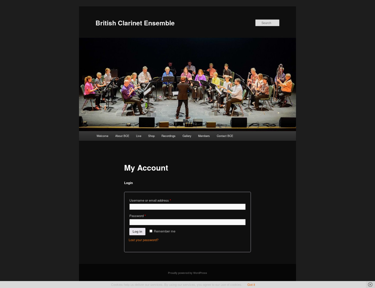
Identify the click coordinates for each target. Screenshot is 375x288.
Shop (151, 136)
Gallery (187, 136)
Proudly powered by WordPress (187, 273)
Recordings (168, 136)
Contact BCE (225, 136)
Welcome (102, 136)
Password (137, 215)
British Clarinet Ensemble (135, 22)
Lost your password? (143, 239)
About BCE (122, 136)
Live (138, 136)
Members (204, 136)
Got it (251, 284)
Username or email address (150, 200)
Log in (137, 231)
